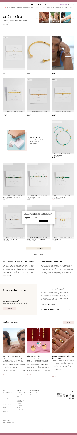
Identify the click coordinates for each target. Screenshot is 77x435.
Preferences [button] (26, 218)
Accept (43, 221)
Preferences (33, 221)
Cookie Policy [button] (27, 217)
